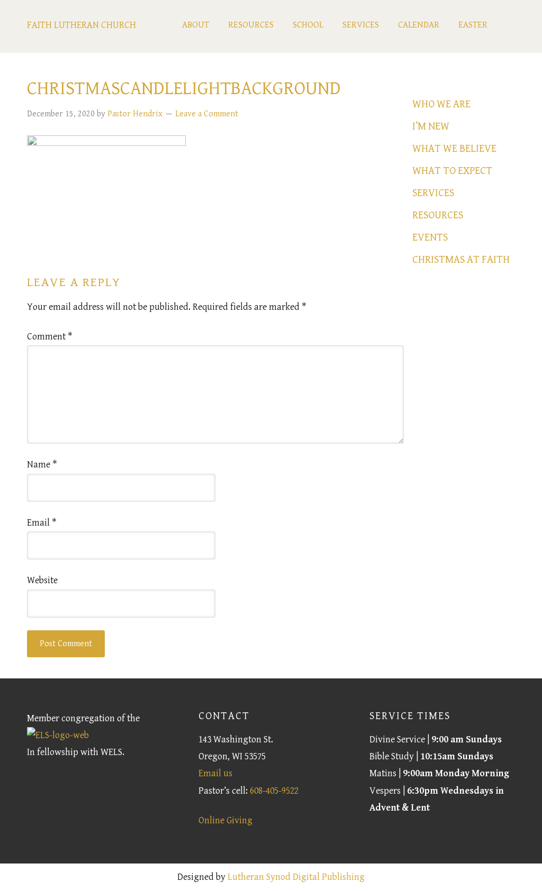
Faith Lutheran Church (81, 25)
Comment (50, 336)
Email (42, 522)
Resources (437, 215)
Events (430, 238)
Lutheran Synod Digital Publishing (296, 877)
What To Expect (452, 171)
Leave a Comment (206, 114)
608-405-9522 (274, 790)
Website (42, 580)
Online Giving (225, 820)
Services (433, 193)
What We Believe (454, 149)
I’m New (430, 127)
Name (42, 464)
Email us (215, 773)
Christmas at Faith (461, 260)
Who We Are (441, 104)
